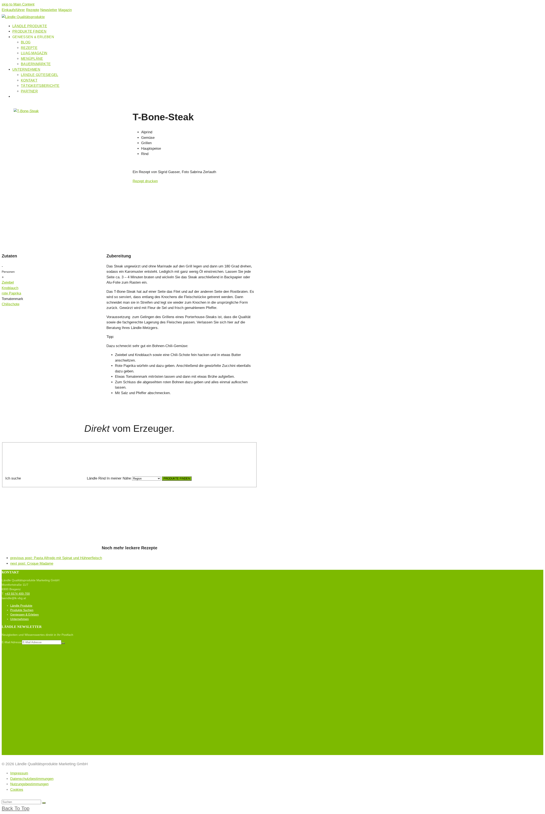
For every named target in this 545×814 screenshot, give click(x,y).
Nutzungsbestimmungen (29, 784)
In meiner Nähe (119, 478)
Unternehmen (19, 619)
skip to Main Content (18, 4)
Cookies (16, 790)
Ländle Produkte (21, 605)
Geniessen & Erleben (24, 614)
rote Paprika (11, 293)
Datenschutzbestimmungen (31, 779)
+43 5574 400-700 (17, 593)
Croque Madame (31, 563)
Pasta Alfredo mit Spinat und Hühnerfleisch (56, 558)
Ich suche (13, 478)
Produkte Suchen (21, 610)
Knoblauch (10, 288)
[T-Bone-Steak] (26, 111)
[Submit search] (44, 803)
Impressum (19, 773)
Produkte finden (177, 478)
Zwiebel (8, 282)
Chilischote (10, 304)
